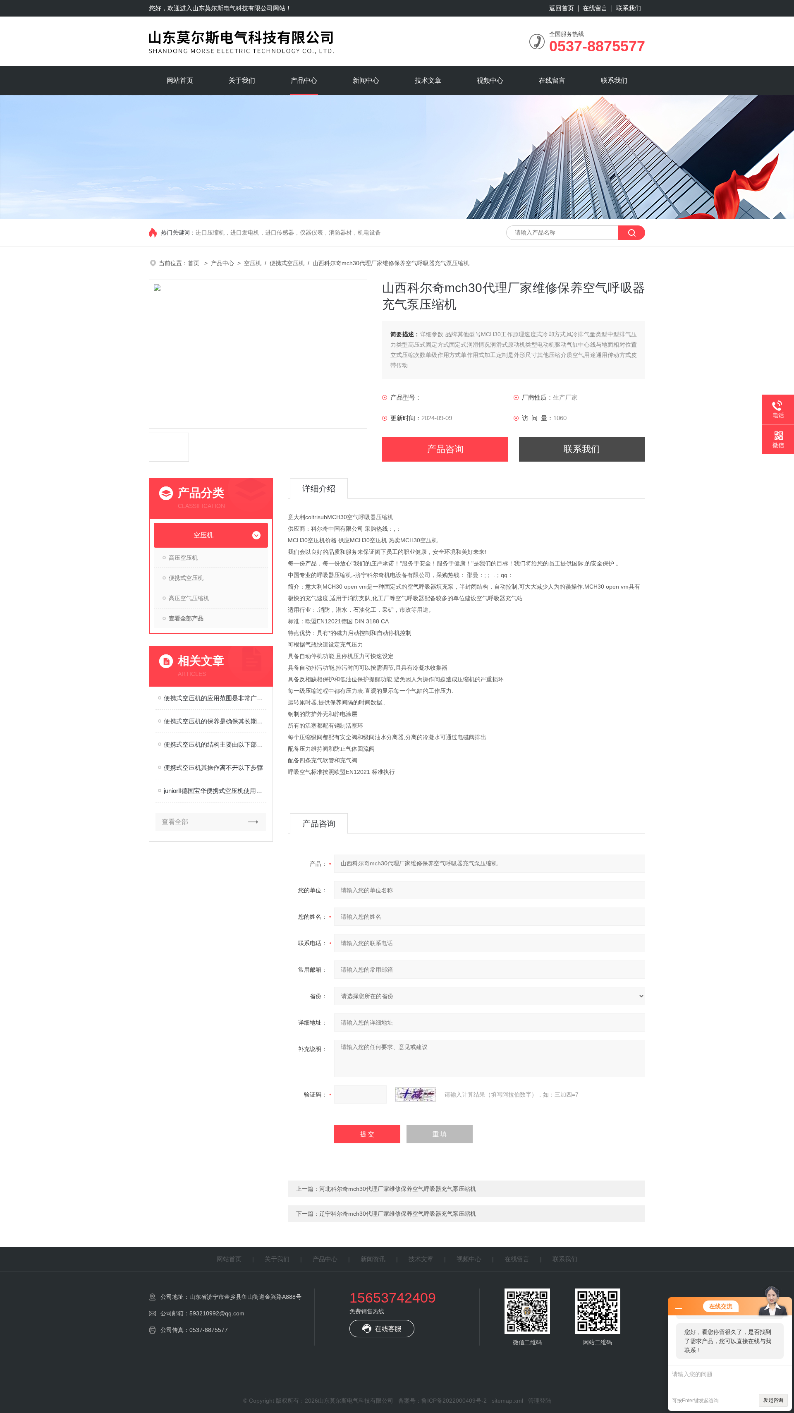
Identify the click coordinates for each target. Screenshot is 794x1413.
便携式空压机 (287, 263)
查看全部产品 (186, 618)
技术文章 (428, 80)
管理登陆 (539, 1400)
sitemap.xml (507, 1400)
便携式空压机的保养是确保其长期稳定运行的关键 (215, 721)
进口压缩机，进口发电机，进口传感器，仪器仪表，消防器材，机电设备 (288, 232)
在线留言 (595, 8)
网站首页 (180, 80)
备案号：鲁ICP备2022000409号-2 (442, 1400)
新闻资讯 (373, 1258)
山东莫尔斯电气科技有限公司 (232, 8)
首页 (194, 263)
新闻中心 (366, 80)
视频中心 (490, 80)
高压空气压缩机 (189, 598)
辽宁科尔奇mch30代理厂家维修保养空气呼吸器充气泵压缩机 (397, 1213)
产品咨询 (445, 449)
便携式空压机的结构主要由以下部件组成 (215, 744)
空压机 (252, 263)
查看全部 (175, 821)
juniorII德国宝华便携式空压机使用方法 (215, 790)
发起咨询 (773, 1400)
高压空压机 (183, 557)
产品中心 (304, 80)
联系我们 (628, 8)
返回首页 (561, 8)
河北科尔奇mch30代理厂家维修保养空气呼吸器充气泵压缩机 (397, 1188)
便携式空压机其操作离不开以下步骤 (213, 767)
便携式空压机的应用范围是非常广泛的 (215, 698)
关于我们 (242, 80)
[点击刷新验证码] (415, 1094)
